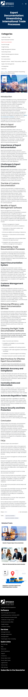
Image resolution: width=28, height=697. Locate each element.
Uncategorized (4, 66)
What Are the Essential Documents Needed (14, 564)
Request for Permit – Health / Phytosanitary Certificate (13, 61)
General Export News (6, 51)
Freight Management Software (8, 49)
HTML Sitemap (4, 667)
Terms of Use (4, 665)
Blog (6, 71)
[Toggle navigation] (25, 4)
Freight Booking (5, 47)
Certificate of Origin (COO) (7, 619)
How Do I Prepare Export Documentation (13, 543)
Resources (3, 649)
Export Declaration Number (7, 39)
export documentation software (14, 116)
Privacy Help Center (5, 658)
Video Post (3, 68)
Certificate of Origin (5, 37)
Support (3, 653)
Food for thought (5, 44)
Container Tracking (5, 626)
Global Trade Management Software (9, 54)
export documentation (10, 515)
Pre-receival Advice (5, 59)
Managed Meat (4, 636)
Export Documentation (6, 42)
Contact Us (4, 655)
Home (2, 71)
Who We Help (4, 644)
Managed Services (5, 632)
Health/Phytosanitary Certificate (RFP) (10, 615)
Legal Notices (4, 662)
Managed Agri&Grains (6, 634)
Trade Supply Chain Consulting (8, 639)
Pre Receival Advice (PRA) (7, 622)
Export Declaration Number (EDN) (9, 617)
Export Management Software (8, 612)
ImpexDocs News (5, 56)
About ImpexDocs (5, 651)
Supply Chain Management (7, 64)
